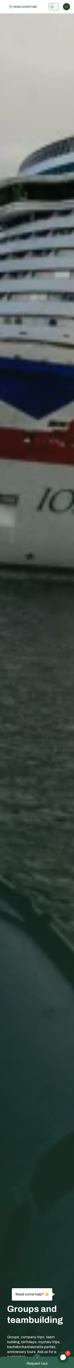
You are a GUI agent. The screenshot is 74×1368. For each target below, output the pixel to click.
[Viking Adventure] (23, 6)
